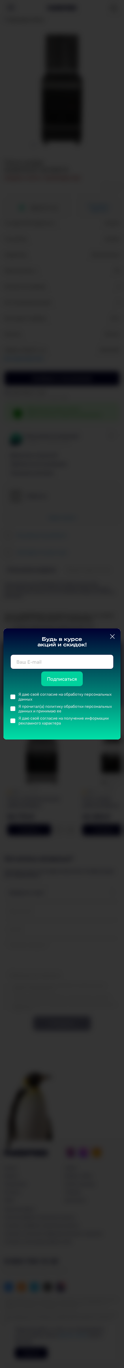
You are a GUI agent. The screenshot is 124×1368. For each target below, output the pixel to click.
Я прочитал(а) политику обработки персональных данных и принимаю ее (65, 709)
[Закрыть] (112, 636)
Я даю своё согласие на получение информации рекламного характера (63, 721)
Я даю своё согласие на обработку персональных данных (65, 697)
